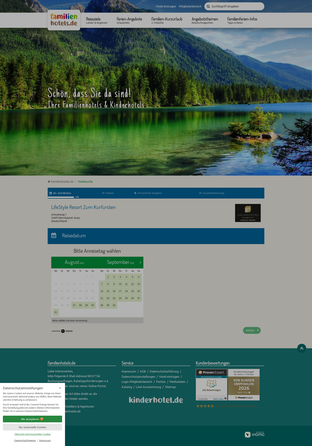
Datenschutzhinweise (25, 440)
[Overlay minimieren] (60, 388)
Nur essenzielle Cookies (32, 427)
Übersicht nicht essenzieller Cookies (32, 434)
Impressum (45, 440)
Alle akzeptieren (30, 419)
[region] (32, 402)
